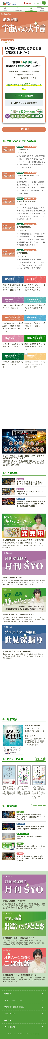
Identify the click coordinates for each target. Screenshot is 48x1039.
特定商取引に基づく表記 (14, 1007)
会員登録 (28, 3)
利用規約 (7, 994)
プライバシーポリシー (13, 1000)
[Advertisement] (24, 400)
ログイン (37, 3)
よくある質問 (9, 1027)
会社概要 (7, 1020)
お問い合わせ (9, 1014)
